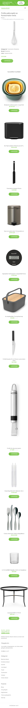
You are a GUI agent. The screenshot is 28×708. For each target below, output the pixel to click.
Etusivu (3, 17)
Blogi (2, 687)
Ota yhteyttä (4, 689)
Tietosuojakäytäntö (6, 695)
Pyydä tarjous (21, 3)
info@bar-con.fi (5, 651)
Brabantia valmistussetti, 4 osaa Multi (14, 105)
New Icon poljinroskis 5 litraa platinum (14, 231)
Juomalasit (4, 667)
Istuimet (3, 664)
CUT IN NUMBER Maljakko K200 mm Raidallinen (14, 570)
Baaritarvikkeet (5, 659)
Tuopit (2, 670)
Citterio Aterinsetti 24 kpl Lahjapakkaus (14, 533)
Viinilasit (3, 675)
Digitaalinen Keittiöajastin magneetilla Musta (14, 273)
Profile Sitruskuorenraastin (14, 448)
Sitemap (3, 697)
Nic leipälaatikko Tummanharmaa (14, 316)
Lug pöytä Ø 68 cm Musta (14, 612)
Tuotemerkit (10, 49)
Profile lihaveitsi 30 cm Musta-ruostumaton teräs (14, 359)
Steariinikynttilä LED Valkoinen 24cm (14, 491)
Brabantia (16, 49)
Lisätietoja (7, 60)
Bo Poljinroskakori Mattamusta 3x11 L (14, 146)
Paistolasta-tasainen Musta (14, 188)
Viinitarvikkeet (4, 677)
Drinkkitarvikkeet (5, 662)
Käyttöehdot (4, 692)
